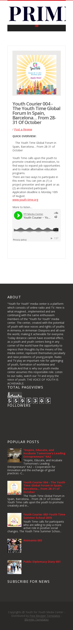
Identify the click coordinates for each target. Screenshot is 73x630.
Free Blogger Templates (45, 616)
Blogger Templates (37, 619)
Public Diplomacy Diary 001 (42, 561)
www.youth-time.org (25, 199)
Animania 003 (32, 540)
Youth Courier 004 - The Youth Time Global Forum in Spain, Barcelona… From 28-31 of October (44, 487)
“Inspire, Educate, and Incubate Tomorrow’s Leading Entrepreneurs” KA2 (44, 453)
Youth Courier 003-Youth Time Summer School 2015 (44, 516)
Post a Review (23, 129)
